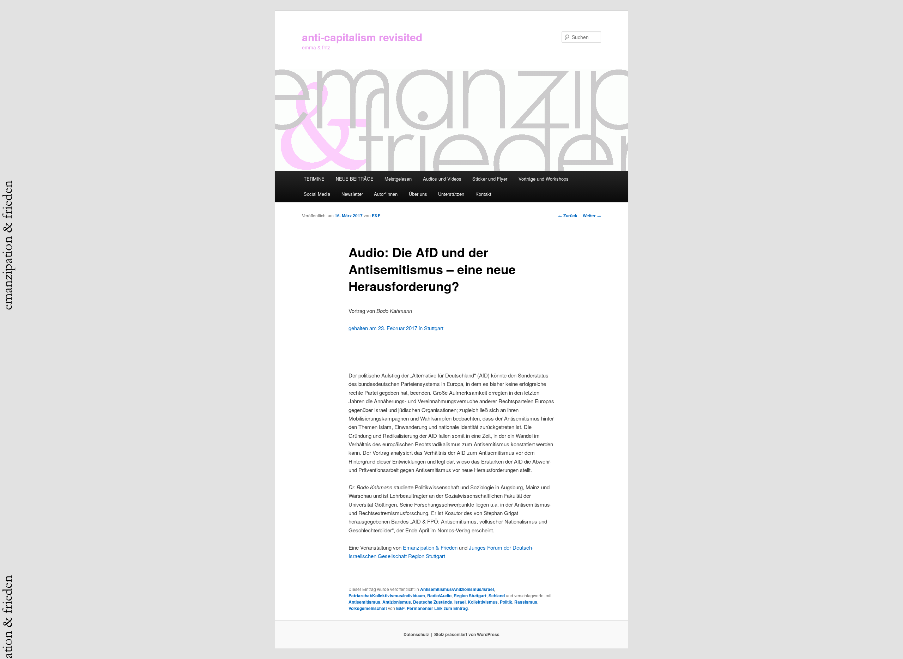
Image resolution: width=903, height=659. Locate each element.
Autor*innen (386, 194)
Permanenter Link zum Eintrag (437, 608)
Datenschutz (416, 634)
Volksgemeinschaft (368, 608)
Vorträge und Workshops (544, 178)
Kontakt (483, 194)
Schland (497, 595)
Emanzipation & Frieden (430, 547)
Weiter (592, 215)
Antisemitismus (364, 602)
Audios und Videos (442, 178)
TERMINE (314, 178)
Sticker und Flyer (489, 178)
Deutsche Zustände (432, 602)
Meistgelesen (398, 178)
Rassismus (525, 602)
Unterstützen (451, 194)
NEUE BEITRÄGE (355, 178)
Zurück (567, 215)
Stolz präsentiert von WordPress (466, 634)
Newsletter (352, 194)
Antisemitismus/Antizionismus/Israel (457, 589)
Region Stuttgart (470, 595)
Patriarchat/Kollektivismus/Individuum (387, 595)
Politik (506, 602)
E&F (376, 215)
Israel (460, 602)
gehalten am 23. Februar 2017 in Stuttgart (397, 328)
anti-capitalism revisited (362, 36)
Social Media (317, 194)
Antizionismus (396, 602)
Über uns (418, 194)
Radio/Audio (439, 595)
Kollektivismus (483, 602)
